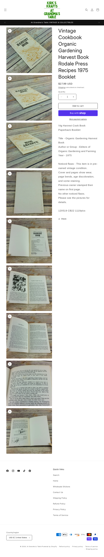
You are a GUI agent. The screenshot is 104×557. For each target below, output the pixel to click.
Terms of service (91, 546)
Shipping (61, 87)
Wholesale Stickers (61, 486)
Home (55, 481)
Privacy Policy (59, 509)
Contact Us (58, 492)
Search (56, 475)
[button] (5, 10)
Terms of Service (60, 515)
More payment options (78, 119)
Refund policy (64, 546)
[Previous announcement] (5, 22)
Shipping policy (92, 549)
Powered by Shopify (49, 546)
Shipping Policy (60, 498)
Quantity (61, 92)
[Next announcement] (99, 22)
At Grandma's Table (34, 546)
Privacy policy (77, 546)
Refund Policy (59, 504)
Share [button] (63, 219)
